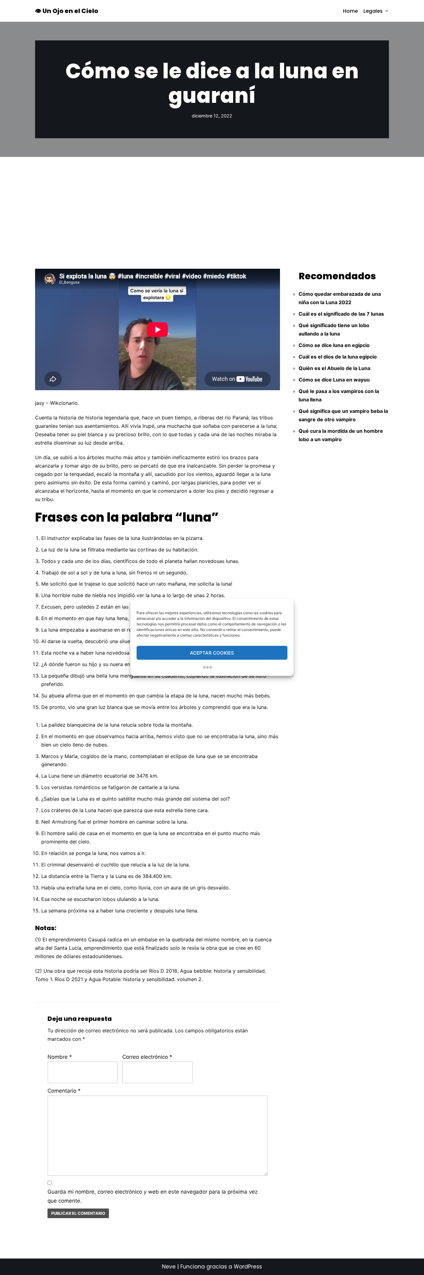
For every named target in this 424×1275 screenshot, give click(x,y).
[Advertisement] (212, 203)
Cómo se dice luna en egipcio (334, 345)
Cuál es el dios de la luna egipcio (338, 357)
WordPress (248, 1266)
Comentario (64, 1091)
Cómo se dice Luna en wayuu (334, 380)
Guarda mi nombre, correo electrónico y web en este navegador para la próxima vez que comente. (152, 1196)
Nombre (59, 1057)
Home (350, 11)
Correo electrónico (147, 1057)
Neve (169, 1266)
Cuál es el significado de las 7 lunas (341, 314)
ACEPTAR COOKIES (212, 653)
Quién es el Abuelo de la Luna (334, 368)
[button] (386, 11)
